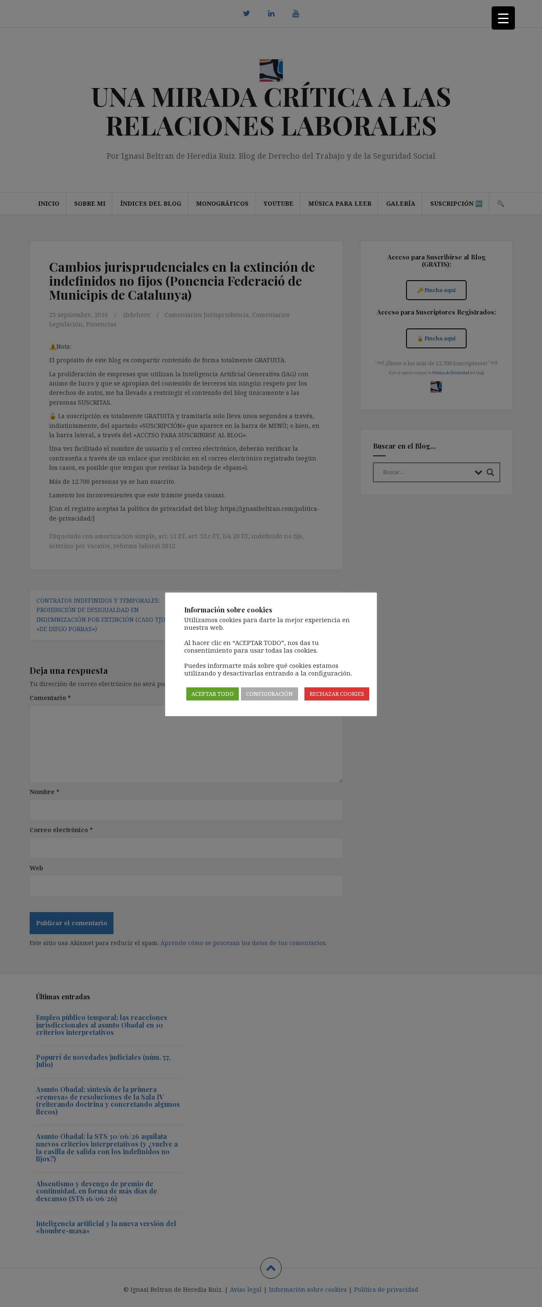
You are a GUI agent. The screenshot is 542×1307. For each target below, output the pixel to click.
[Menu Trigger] (503, 18)
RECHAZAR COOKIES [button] (337, 694)
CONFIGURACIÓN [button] (269, 694)
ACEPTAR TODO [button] (212, 694)
